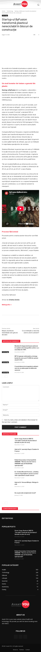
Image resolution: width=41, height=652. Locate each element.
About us (15, 649)
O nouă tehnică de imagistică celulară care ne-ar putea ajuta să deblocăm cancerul (26, 368)
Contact (27, 649)
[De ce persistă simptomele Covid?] (7, 496)
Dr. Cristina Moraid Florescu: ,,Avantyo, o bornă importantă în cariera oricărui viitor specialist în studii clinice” (27, 473)
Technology (10, 11)
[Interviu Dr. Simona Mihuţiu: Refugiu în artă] (7, 485)
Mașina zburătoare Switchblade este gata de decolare (10, 333)
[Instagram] (20, 637)
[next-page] (6, 376)
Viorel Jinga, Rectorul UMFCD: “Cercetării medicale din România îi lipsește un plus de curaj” (26, 440)
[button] (38, 4)
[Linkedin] (25, 637)
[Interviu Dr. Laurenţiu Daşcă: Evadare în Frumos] (7, 452)
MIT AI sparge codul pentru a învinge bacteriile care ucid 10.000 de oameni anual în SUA (26, 358)
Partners (21, 649)
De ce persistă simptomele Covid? (25, 493)
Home (3, 11)
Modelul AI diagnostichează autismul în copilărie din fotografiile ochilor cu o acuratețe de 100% (27, 347)
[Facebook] (16, 637)
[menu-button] (3, 4)
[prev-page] (3, 376)
